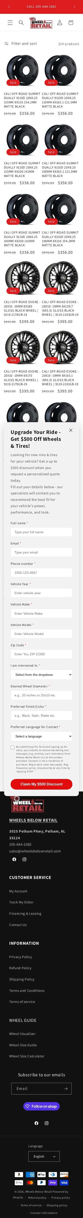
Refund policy (37, 1197)
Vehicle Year (21, 584)
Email (16, 543)
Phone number (23, 564)
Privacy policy (60, 1197)
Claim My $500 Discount (41, 784)
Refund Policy (20, 967)
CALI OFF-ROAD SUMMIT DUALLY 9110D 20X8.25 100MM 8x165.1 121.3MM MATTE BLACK (60, 169)
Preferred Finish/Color (29, 706)
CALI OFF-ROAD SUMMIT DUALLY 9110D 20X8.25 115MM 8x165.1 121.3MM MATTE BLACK (60, 100)
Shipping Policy (22, 979)
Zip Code (19, 645)
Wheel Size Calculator (26, 1056)
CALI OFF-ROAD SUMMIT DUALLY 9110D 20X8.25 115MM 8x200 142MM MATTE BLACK (22, 169)
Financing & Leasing (25, 913)
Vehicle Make (21, 604)
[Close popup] (70, 430)
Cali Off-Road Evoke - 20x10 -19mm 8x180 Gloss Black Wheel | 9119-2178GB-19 (22, 308)
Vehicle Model (22, 625)
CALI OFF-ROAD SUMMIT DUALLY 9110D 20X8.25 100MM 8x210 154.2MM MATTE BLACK (60, 238)
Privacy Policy (20, 956)
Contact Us (18, 924)
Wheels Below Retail (38, 1191)
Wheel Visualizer (22, 1033)
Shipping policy (57, 1205)
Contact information (44, 1213)
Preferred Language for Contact (36, 727)
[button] (10, 22)
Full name (19, 523)
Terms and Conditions (26, 990)
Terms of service (22, 1001)
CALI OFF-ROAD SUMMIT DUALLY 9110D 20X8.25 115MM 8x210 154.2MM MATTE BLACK (22, 100)
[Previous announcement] (9, 7)
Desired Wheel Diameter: (30, 686)
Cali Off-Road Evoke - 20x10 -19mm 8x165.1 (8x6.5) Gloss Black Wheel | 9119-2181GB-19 (60, 377)
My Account (18, 891)
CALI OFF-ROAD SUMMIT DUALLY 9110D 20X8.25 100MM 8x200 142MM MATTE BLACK (22, 238)
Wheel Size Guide (23, 1045)
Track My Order (21, 902)
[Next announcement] (74, 7)
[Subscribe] (65, 1089)
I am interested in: (26, 665)
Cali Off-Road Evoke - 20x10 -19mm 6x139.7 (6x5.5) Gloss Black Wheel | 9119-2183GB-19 (60, 308)
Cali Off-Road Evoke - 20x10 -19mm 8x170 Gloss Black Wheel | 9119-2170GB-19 (22, 377)
